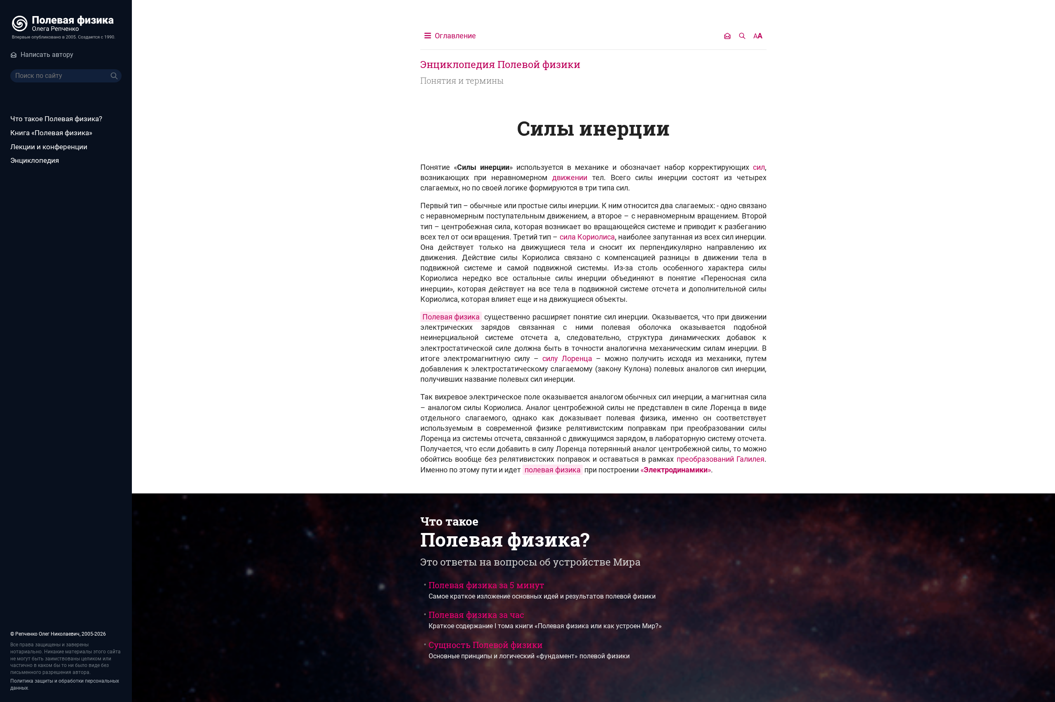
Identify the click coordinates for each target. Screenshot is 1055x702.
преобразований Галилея (720, 459)
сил (759, 167)
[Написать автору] (727, 36)
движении (569, 177)
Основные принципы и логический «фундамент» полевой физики (529, 649)
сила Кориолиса (587, 236)
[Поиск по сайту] (742, 36)
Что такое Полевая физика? (56, 119)
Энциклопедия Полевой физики (500, 64)
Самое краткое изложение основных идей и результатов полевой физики (542, 590)
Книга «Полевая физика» (51, 133)
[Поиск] (114, 76)
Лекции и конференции (48, 147)
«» (675, 469)
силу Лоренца (567, 358)
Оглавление (454, 35)
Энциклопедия (34, 160)
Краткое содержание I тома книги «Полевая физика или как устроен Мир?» (545, 619)
